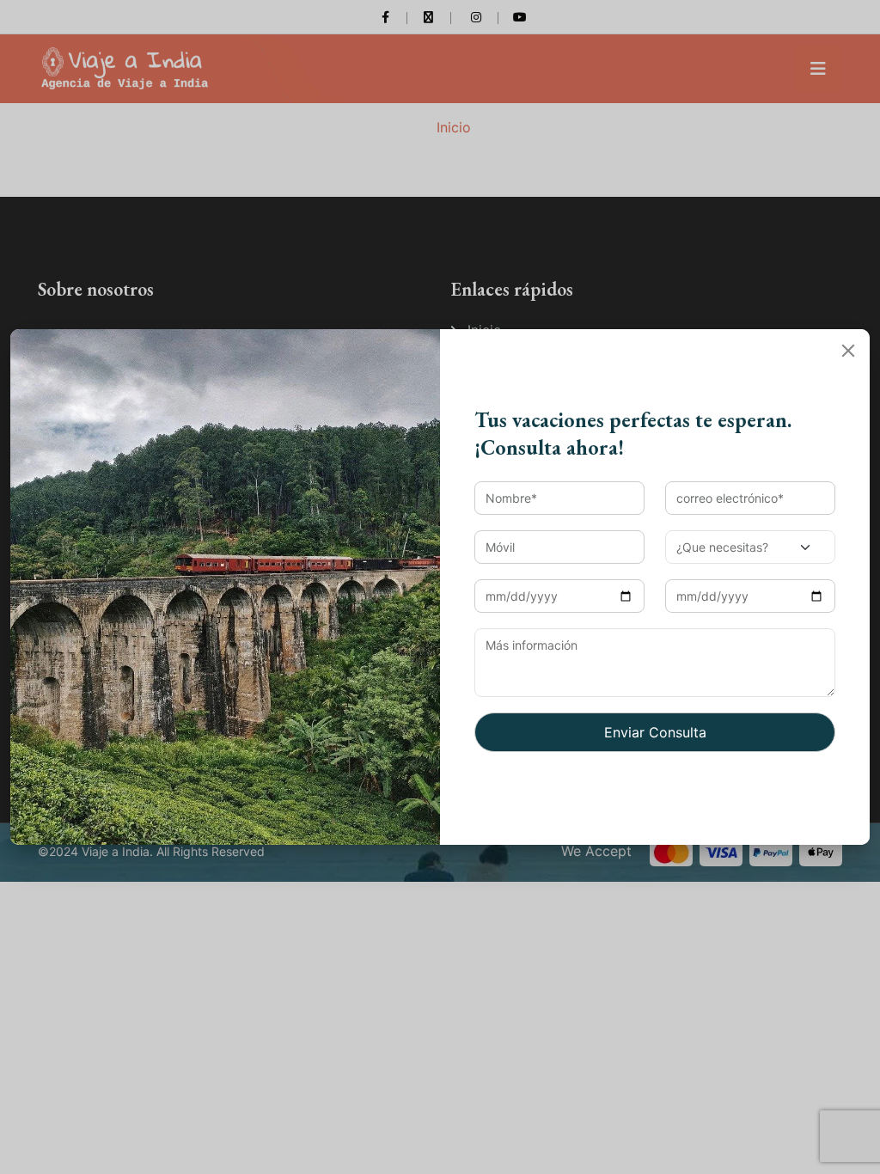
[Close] (848, 351)
